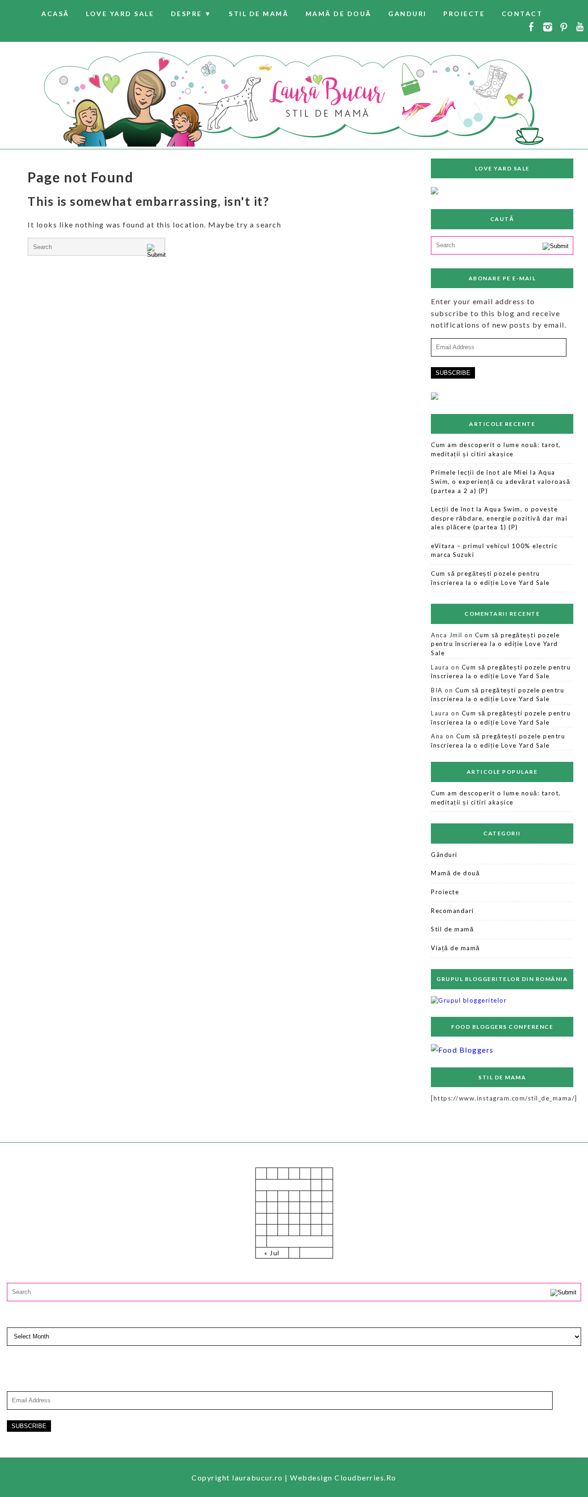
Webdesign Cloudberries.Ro (343, 1477)
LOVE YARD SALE (120, 13)
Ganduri (407, 13)
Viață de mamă (455, 948)
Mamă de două (338, 13)
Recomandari (452, 910)
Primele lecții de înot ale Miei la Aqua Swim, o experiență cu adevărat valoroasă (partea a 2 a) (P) (500, 481)
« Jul (272, 1253)
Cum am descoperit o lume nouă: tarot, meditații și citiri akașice (496, 449)
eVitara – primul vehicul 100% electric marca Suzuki (494, 550)
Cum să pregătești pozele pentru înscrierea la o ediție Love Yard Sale (490, 578)
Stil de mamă (258, 13)
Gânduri (444, 854)
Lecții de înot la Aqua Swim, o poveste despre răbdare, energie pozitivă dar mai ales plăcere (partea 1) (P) (499, 518)
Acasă (55, 13)
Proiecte (464, 13)
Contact (522, 13)
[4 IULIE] (434, 191)
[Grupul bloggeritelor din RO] (469, 1000)
